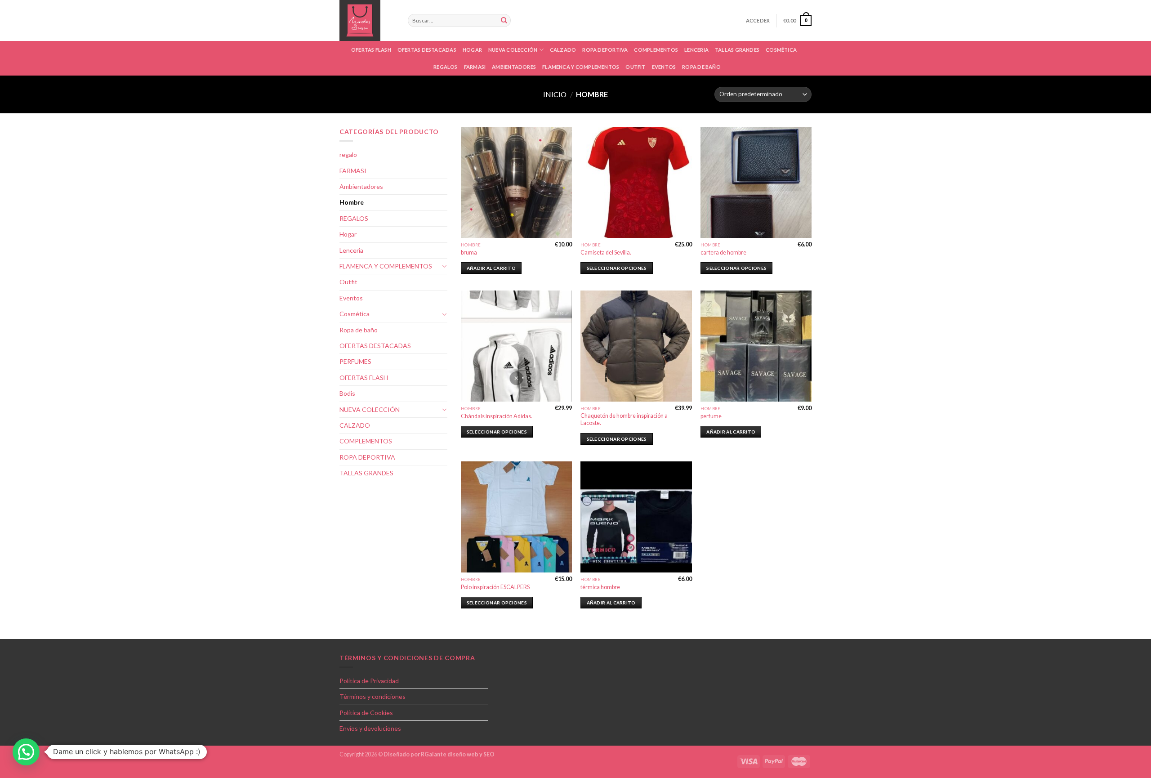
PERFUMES (355, 361)
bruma (469, 252)
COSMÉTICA (781, 50)
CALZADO (563, 50)
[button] (26, 751)
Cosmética (354, 313)
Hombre (351, 202)
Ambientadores (514, 67)
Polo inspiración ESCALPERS (495, 587)
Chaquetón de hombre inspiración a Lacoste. (624, 419)
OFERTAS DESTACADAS (426, 50)
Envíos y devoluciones (370, 728)
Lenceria (696, 50)
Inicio (555, 94)
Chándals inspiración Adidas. (496, 416)
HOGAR (472, 50)
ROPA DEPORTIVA (605, 50)
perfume (711, 416)
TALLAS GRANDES (737, 50)
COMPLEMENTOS (656, 50)
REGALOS (353, 218)
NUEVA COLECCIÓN (512, 50)
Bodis (347, 393)
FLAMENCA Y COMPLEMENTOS (580, 67)
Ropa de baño (701, 67)
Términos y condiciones (372, 696)
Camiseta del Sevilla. (605, 252)
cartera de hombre (723, 252)
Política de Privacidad (369, 680)
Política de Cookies (366, 712)
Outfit (635, 67)
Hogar (348, 234)
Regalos (445, 67)
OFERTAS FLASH (371, 50)
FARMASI (475, 67)
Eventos (664, 67)
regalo (348, 154)
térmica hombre (600, 587)
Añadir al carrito (491, 268)
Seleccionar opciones (617, 268)
